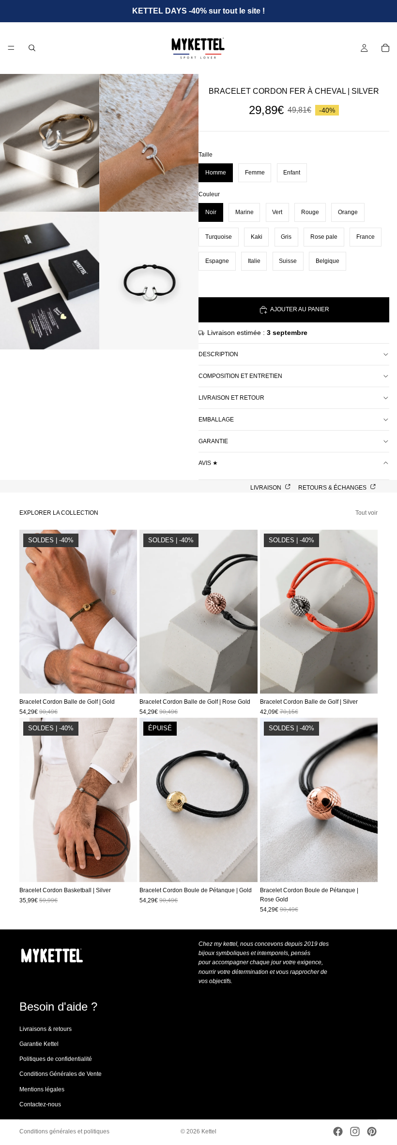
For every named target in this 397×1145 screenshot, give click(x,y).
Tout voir (366, 512)
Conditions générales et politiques (64, 1131)
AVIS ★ (208, 463)
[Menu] (11, 48)
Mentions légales (41, 1089)
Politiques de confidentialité (55, 1059)
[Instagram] (355, 1131)
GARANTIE (213, 441)
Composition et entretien (240, 376)
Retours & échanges (333, 487)
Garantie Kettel (39, 1044)
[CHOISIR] (122, 678)
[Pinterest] (372, 1131)
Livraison (266, 487)
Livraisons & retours (45, 1029)
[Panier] (385, 47)
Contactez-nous (40, 1104)
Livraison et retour (231, 397)
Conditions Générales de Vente (60, 1074)
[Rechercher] (32, 47)
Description (218, 354)
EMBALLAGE (216, 419)
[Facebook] (338, 1131)
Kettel (208, 1131)
